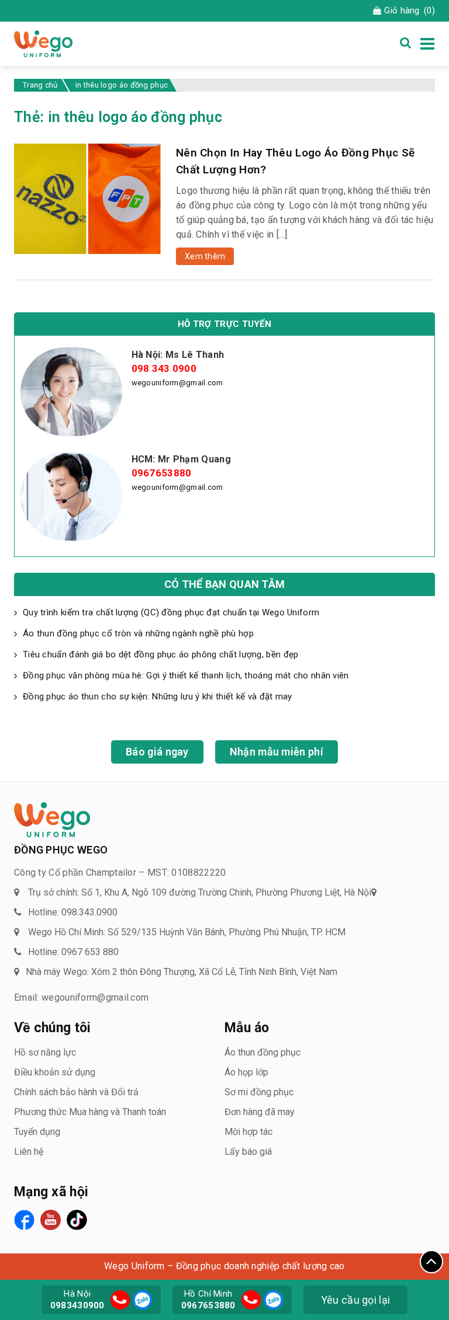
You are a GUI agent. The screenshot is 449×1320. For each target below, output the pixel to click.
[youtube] (50, 1220)
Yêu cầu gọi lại (356, 1300)
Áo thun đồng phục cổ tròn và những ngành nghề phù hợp (138, 633)
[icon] (120, 1299)
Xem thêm (205, 256)
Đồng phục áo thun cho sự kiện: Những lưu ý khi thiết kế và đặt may (157, 696)
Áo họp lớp (246, 1072)
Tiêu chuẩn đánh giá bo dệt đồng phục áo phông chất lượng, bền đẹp (161, 654)
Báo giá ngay (157, 752)
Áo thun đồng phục (262, 1052)
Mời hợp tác (248, 1131)
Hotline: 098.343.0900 (73, 912)
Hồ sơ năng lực (45, 1052)
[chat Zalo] (141, 1298)
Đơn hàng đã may (259, 1111)
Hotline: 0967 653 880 (73, 951)
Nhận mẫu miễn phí (276, 752)
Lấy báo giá (248, 1151)
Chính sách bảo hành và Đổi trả (76, 1092)
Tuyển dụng (37, 1131)
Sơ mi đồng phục (258, 1092)
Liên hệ (28, 1151)
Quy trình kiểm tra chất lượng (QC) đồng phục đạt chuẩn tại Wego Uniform (172, 612)
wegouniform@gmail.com (177, 382)
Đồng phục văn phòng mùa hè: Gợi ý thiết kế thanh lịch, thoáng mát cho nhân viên (186, 675)
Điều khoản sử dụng (54, 1072)
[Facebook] (24, 1220)
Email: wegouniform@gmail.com (81, 997)
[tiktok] (77, 1220)
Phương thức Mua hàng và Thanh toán (90, 1111)
